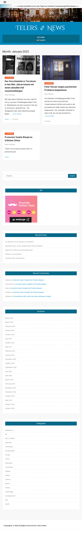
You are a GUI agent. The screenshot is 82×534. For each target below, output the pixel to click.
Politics (7, 475)
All (6, 434)
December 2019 (10, 388)
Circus (7, 119)
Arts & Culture (10, 438)
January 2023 (10, 330)
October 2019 (10, 396)
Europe (7, 455)
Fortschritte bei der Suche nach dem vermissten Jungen (32, 296)
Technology (9, 492)
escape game (9, 451)
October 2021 (10, 343)
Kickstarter (8, 463)
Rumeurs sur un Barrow (13, 254)
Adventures (9, 430)
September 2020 (10, 367)
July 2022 (8, 339)
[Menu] (4, 2)
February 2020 (10, 384)
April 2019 (8, 400)
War (6, 500)
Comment (15, 119)
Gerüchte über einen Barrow (14, 258)
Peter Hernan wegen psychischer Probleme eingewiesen (60, 88)
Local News (9, 78)
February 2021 (10, 351)
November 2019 (10, 392)
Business (8, 442)
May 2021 (8, 347)
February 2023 (10, 326)
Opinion (7, 471)
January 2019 (10, 404)
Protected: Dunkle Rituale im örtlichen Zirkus (18, 139)
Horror (7, 459)
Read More (17, 114)
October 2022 (10, 334)
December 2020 (10, 359)
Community (9, 447)
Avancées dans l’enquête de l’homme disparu (28, 280)
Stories (7, 488)
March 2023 (9, 322)
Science (8, 479)
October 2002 (10, 408)
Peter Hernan (10, 95)
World (7, 504)
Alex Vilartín (48, 94)
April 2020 (8, 375)
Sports (7, 483)
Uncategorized (10, 496)
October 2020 (10, 363)
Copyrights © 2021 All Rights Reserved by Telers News (25, 525)
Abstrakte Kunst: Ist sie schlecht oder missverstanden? (24, 246)
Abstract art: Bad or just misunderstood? (19, 250)
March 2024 (9, 318)
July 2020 (8, 371)
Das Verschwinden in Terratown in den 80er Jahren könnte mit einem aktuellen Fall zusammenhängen (20, 86)
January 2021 (10, 355)
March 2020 (9, 380)
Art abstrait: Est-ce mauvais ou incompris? (19, 242)
